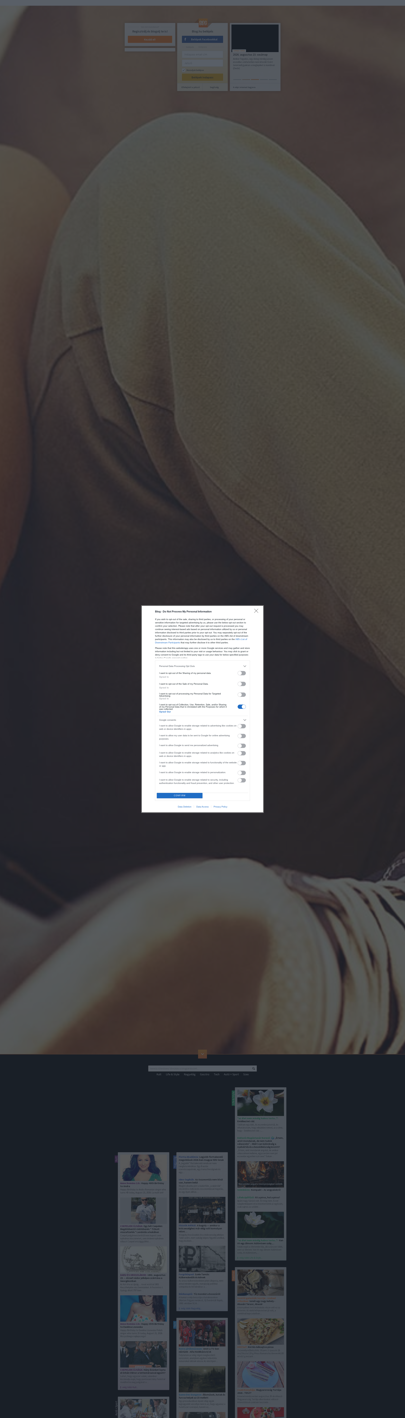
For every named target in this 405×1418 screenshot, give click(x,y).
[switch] (242, 673)
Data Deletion (184, 806)
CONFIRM (180, 795)
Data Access (202, 806)
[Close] (257, 612)
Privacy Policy (220, 806)
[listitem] (202, 666)
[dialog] (202, 709)
